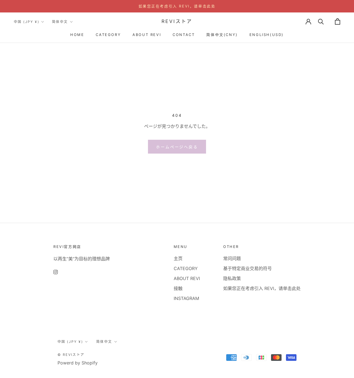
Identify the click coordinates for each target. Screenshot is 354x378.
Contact (184, 34)
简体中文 (60, 22)
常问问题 (232, 258)
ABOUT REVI (187, 278)
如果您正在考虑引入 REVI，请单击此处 (177, 6)
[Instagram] (55, 271)
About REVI (146, 34)
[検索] (321, 21)
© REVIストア (71, 355)
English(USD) (266, 34)
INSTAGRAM (186, 298)
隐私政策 (232, 278)
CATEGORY (108, 34)
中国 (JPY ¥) (26, 22)
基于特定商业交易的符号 (247, 268)
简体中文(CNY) (222, 34)
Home (77, 34)
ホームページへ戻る (177, 146)
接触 (178, 288)
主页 (178, 258)
